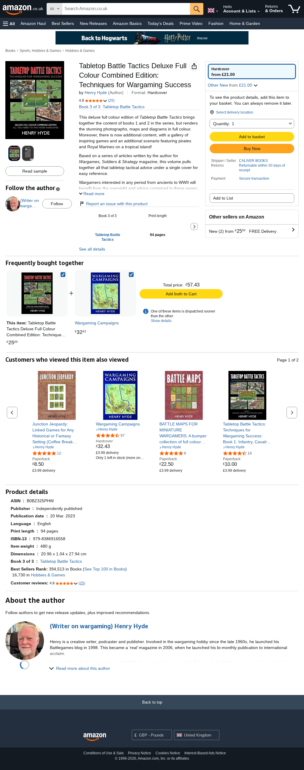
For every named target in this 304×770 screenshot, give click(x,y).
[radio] (252, 71)
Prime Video (191, 23)
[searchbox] (126, 9)
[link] (105, 293)
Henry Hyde (96, 92)
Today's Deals (161, 23)
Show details (161, 321)
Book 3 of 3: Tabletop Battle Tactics (112, 106)
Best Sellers (63, 23)
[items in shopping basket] (294, 8)
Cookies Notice (168, 753)
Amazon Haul (33, 23)
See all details (92, 249)
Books (10, 51)
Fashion (216, 23)
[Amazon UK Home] (94, 737)
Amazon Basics (127, 23)
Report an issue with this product (117, 203)
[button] (9, 23)
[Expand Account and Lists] (258, 11)
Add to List (223, 198)
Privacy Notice (139, 753)
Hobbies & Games (80, 51)
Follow (57, 203)
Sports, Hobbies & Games (40, 51)
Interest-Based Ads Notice (205, 753)
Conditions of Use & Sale (103, 753)
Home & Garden (244, 23)
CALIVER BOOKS (253, 161)
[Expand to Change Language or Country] (217, 11)
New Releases (93, 23)
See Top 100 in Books (104, 569)
